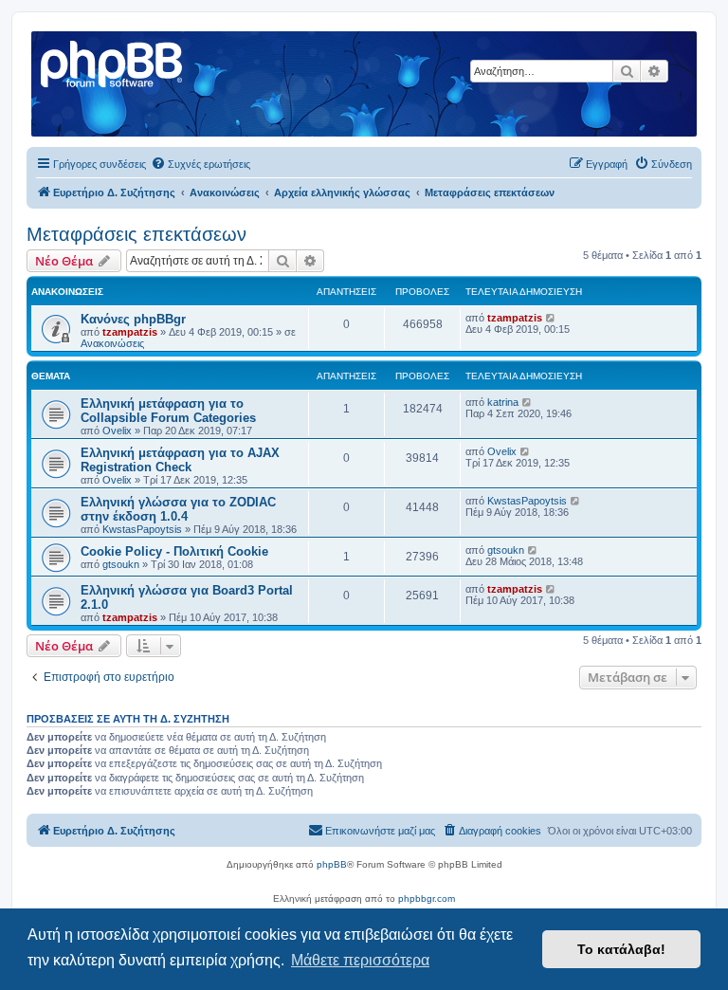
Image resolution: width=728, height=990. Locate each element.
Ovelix (117, 430)
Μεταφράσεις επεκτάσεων (136, 234)
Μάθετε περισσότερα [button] (360, 960)
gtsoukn (120, 564)
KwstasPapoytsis (142, 529)
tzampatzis (129, 332)
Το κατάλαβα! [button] (621, 949)
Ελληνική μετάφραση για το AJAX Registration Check (180, 460)
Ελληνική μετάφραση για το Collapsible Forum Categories (168, 410)
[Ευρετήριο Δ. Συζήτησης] (112, 61)
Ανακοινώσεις (112, 343)
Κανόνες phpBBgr (133, 319)
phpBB (332, 864)
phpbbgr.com (426, 898)
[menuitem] (200, 164)
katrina (503, 402)
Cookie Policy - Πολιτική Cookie (174, 551)
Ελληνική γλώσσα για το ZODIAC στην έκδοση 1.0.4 (178, 509)
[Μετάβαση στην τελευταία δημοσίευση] (551, 317)
